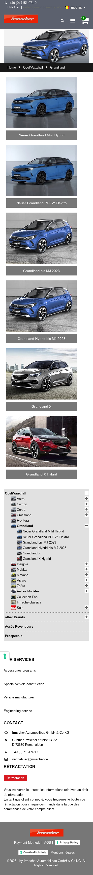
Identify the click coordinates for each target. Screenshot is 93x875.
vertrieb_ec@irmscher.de (30, 759)
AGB (47, 842)
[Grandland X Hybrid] (41, 417)
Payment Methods (27, 842)
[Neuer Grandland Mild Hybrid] (41, 78)
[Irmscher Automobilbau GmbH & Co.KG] (21, 19)
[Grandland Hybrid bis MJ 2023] (41, 282)
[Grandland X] (41, 350)
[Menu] (72, 20)
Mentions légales (63, 852)
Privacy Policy (69, 842)
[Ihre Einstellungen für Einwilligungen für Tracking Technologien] (4, 656)
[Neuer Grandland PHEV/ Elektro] (41, 146)
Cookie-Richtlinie (34, 852)
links (11, 7)
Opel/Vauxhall (33, 67)
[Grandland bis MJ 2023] (41, 214)
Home (11, 67)
